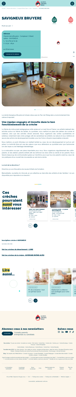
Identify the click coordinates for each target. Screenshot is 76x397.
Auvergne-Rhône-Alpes (22, 8)
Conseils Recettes (43, 355)
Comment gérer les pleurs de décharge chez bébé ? (43, 357)
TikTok (73, 332)
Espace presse (62, 368)
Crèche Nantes (20, 347)
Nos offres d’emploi (19, 349)
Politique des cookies (37, 376)
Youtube (66, 331)
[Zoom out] (73, 56)
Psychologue (52, 351)
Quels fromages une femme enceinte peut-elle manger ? (15, 357)
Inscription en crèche (26, 343)
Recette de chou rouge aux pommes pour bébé (61, 359)
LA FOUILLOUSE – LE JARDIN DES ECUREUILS (60, 210)
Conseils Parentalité (38, 353)
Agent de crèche (54, 349)
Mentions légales (65, 376)
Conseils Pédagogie (49, 353)
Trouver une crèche (15, 343)
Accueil (40, 3)
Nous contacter (32, 368)
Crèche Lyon (55, 343)
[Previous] (4, 86)
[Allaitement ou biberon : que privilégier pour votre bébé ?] (60, 276)
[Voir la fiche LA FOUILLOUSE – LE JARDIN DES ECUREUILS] (60, 199)
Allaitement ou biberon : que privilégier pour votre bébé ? (60, 291)
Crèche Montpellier (40, 344)
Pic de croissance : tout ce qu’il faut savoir (36, 291)
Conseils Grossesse (28, 353)
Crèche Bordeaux (64, 343)
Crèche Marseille (54, 347)
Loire (30, 8)
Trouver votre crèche (11, 8)
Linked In (62, 332)
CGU (29, 376)
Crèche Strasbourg (29, 347)
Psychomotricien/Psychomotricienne (39, 351)
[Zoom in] (73, 52)
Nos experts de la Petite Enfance (14, 353)
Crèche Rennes (39, 347)
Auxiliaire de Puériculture (43, 349)
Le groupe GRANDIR (22, 368)
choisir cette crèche (12, 54)
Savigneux (35, 8)
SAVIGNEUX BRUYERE (7, 244)
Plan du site (70, 368)
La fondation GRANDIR (8, 368)
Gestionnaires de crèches (50, 368)
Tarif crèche (35, 343)
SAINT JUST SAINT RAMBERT (37, 209)
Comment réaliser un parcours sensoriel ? (38, 359)
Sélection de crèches (72, 3)
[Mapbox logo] (44, 57)
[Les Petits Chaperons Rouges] (38, 319)
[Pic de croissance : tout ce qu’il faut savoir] (37, 276)
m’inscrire (7, 333)
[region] (58, 44)
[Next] (72, 86)
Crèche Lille (48, 343)
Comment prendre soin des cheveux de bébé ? (16, 359)
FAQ (40, 368)
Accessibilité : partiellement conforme (38, 381)
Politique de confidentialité (52, 376)
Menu (4, 3)
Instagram (59, 332)
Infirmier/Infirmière (60, 351)
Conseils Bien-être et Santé (61, 353)
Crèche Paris (42, 343)
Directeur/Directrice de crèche (22, 351)
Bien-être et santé (33, 287)
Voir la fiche (32, 219)
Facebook (70, 332)
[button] (4, 3)
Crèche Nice (47, 347)
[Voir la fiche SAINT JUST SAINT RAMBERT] (37, 199)
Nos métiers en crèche (30, 349)
